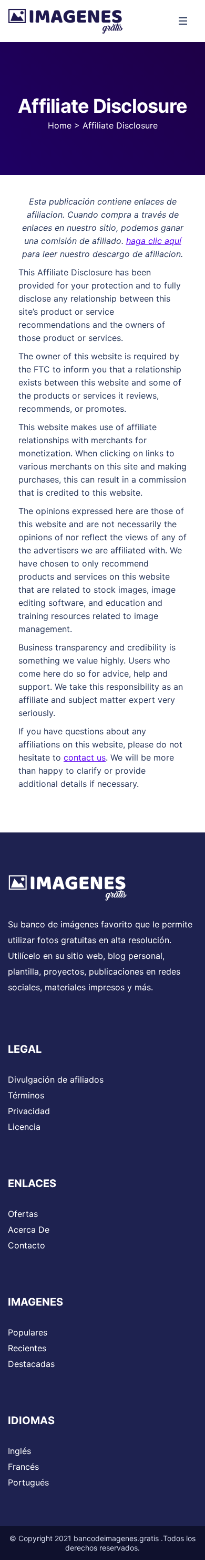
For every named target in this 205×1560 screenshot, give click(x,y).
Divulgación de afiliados (56, 1079)
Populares (27, 1332)
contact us (85, 757)
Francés (23, 1466)
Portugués (28, 1482)
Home (59, 125)
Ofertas (23, 1214)
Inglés (19, 1451)
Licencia (24, 1126)
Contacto (26, 1245)
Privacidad (29, 1111)
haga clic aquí (153, 241)
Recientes (27, 1348)
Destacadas (31, 1364)
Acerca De (28, 1229)
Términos (26, 1095)
